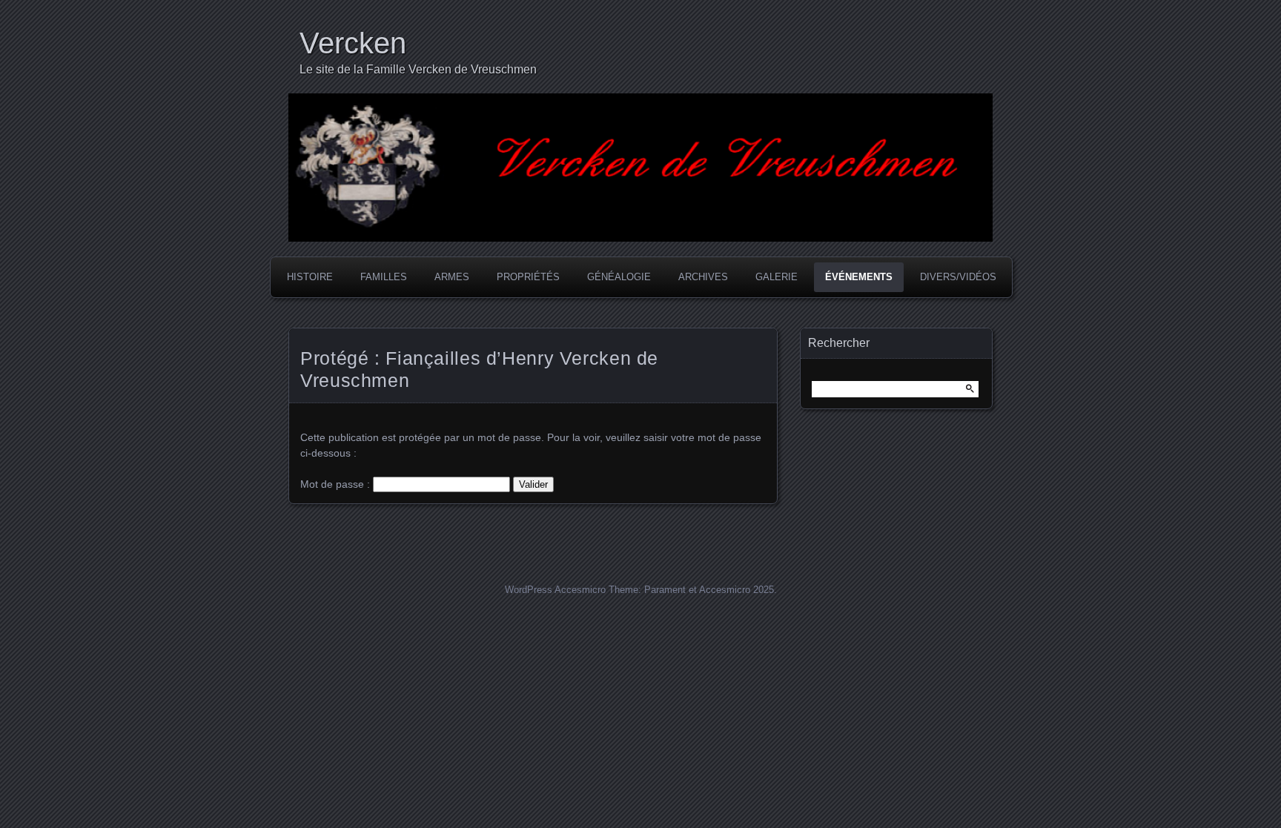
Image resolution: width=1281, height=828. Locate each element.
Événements (859, 276)
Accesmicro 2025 (736, 589)
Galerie (776, 276)
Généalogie (619, 276)
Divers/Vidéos (958, 276)
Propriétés (528, 276)
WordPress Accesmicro (555, 589)
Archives (703, 276)
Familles (383, 276)
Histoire (310, 276)
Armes (451, 276)
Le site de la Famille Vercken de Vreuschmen (418, 69)
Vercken (352, 43)
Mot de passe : (336, 484)
